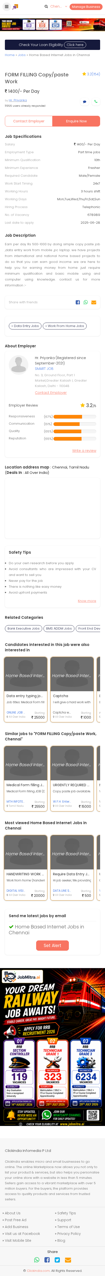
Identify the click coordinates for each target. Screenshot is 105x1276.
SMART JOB (44, 368)
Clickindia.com (38, 1270)
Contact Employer (28, 121)
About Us (13, 1213)
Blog (61, 1240)
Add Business (16, 1226)
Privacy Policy (69, 1233)
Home (10, 55)
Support (64, 1219)
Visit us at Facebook (22, 1233)
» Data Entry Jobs (25, 326)
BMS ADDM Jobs (59, 628)
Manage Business (86, 6)
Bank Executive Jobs (24, 628)
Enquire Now (76, 121)
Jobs (22, 55)
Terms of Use (68, 1226)
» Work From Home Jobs (64, 326)
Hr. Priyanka (18, 100)
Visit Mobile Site (18, 1240)
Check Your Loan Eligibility (51, 44)
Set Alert (52, 945)
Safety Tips (66, 1213)
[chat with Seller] (84, 101)
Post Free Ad (15, 1219)
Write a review (84, 450)
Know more (87, 600)
